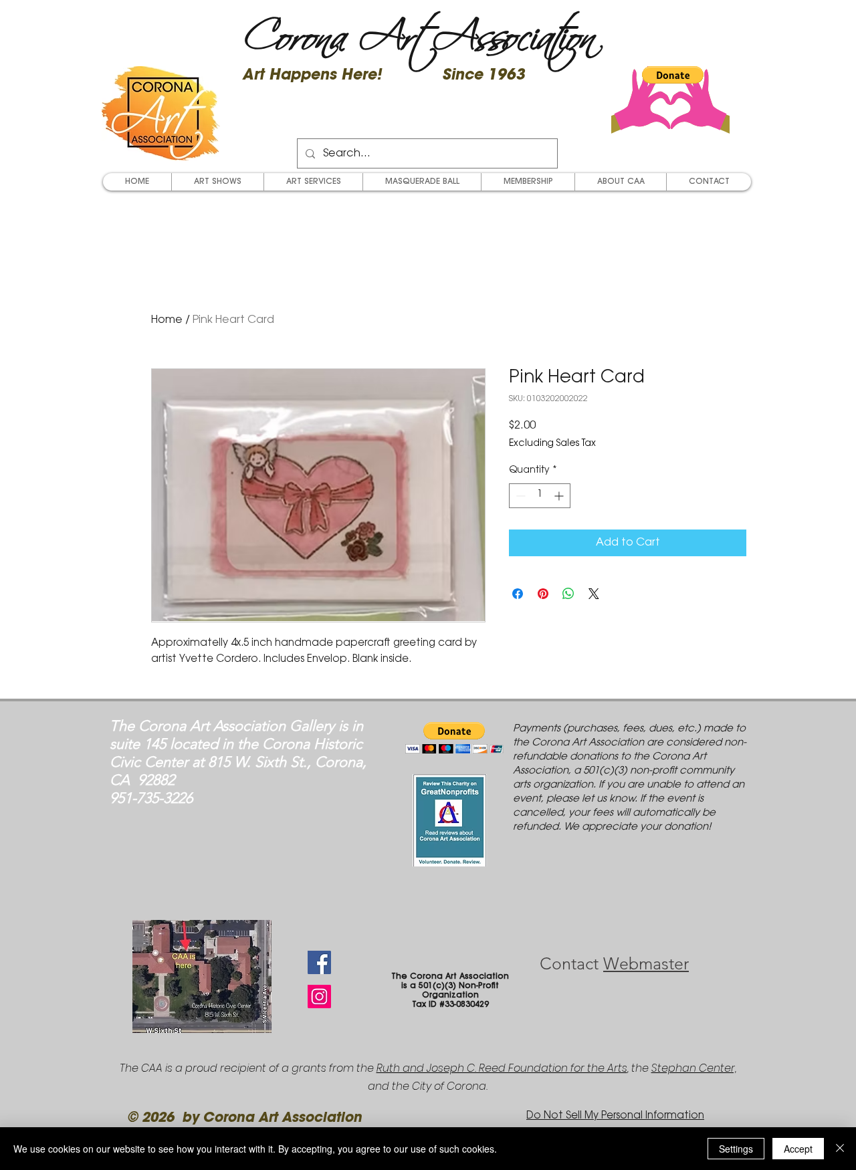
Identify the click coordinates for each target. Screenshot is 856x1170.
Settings (736, 1148)
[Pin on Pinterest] (543, 594)
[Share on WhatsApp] (568, 594)
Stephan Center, (693, 1068)
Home (167, 320)
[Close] (840, 1148)
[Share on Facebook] (518, 594)
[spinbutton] (540, 495)
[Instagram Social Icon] (319, 996)
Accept (798, 1148)
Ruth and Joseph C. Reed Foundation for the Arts (502, 1068)
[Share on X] (594, 594)
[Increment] (560, 495)
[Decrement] (519, 495)
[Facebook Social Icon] (319, 962)
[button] (673, 75)
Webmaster (646, 963)
